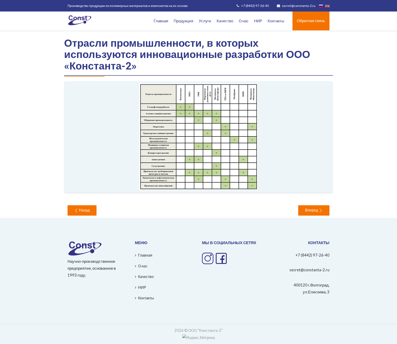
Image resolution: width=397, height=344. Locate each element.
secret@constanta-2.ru (309, 270)
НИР (258, 21)
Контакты (276, 21)
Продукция (183, 21)
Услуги (205, 21)
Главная (161, 21)
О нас (244, 21)
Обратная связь (311, 20)
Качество (225, 21)
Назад (84, 210)
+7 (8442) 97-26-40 (312, 255)
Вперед (312, 210)
